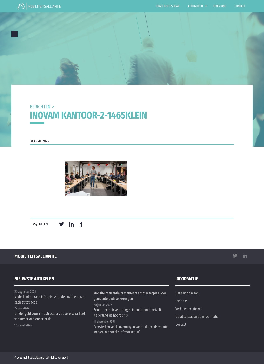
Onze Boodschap (168, 6)
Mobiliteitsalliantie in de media (196, 316)
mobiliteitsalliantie (35, 256)
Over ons (219, 6)
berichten (40, 107)
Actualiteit (195, 6)
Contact (240, 6)
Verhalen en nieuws (188, 309)
